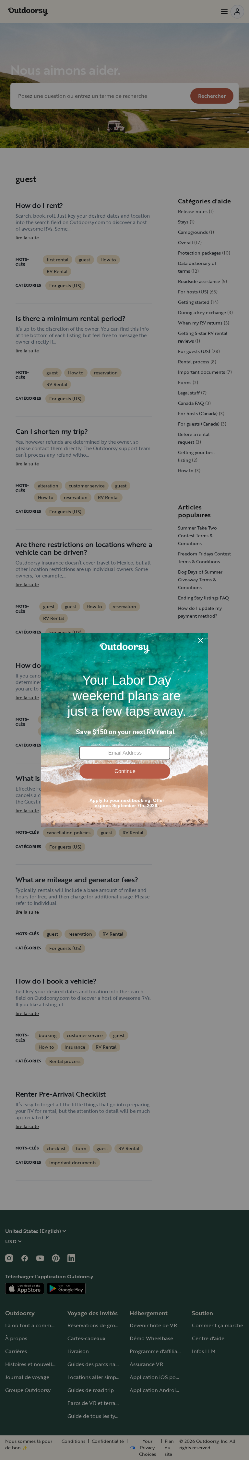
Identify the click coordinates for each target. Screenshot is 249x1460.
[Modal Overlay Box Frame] (124, 730)
